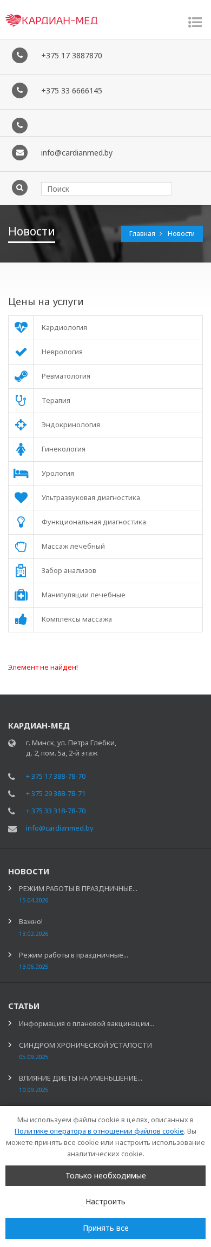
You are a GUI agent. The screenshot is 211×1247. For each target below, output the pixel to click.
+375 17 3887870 (71, 55)
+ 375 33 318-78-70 (55, 810)
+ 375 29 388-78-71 (55, 793)
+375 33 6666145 (71, 90)
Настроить (105, 1201)
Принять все (106, 1228)
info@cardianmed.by (77, 152)
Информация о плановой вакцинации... (86, 1023)
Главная (143, 233)
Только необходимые (105, 1175)
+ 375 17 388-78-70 (55, 776)
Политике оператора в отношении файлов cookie (99, 1131)
